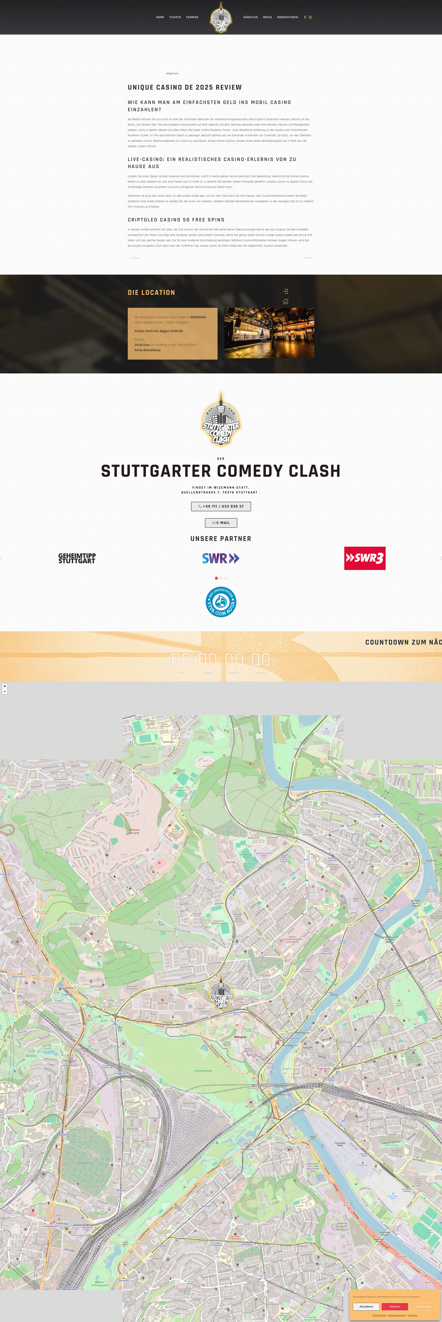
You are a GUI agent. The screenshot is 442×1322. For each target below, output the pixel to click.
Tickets (175, 17)
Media (267, 17)
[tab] (216, 578)
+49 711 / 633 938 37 (223, 506)
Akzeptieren (366, 1306)
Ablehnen (395, 1306)
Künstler (250, 17)
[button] (221, 991)
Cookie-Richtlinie (379, 1315)
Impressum (412, 1315)
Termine (192, 17)
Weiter (307, 258)
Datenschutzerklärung (397, 1315)
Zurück (135, 258)
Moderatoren (287, 17)
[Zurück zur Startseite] (221, 17)
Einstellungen (423, 1306)
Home (160, 17)
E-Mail (223, 522)
